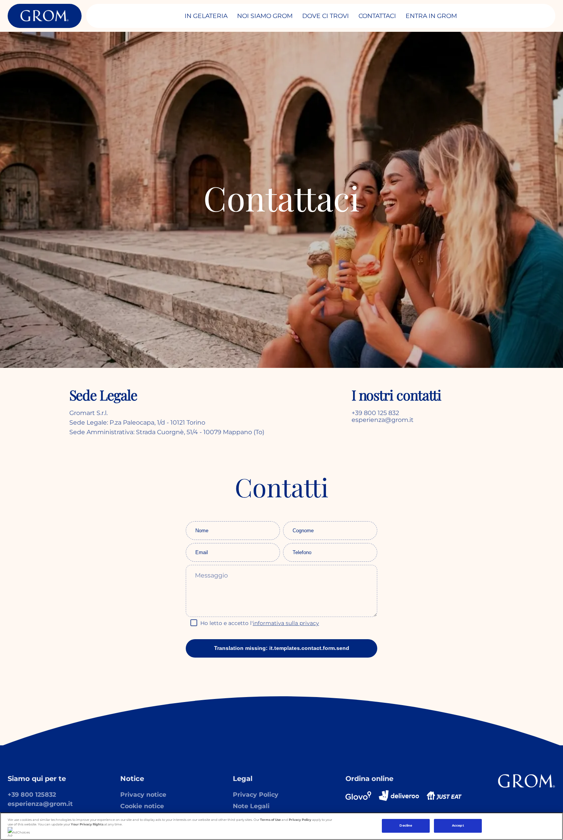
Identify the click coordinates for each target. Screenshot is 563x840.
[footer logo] (526, 781)
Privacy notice (143, 794)
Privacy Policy (255, 794)
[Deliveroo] (399, 795)
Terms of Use (270, 820)
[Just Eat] (444, 795)
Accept (458, 826)
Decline (405, 826)
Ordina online (369, 778)
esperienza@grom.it (40, 803)
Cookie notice (142, 806)
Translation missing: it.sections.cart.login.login (93, 187)
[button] (281, 623)
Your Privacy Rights (87, 824)
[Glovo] (358, 795)
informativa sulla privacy (286, 623)
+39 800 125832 (32, 794)
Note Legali (251, 806)
